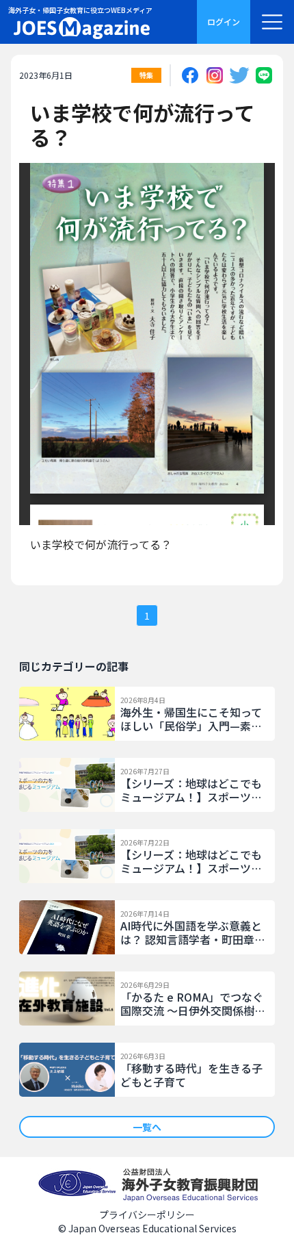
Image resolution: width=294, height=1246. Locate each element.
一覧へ (147, 1127)
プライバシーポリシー (147, 1214)
